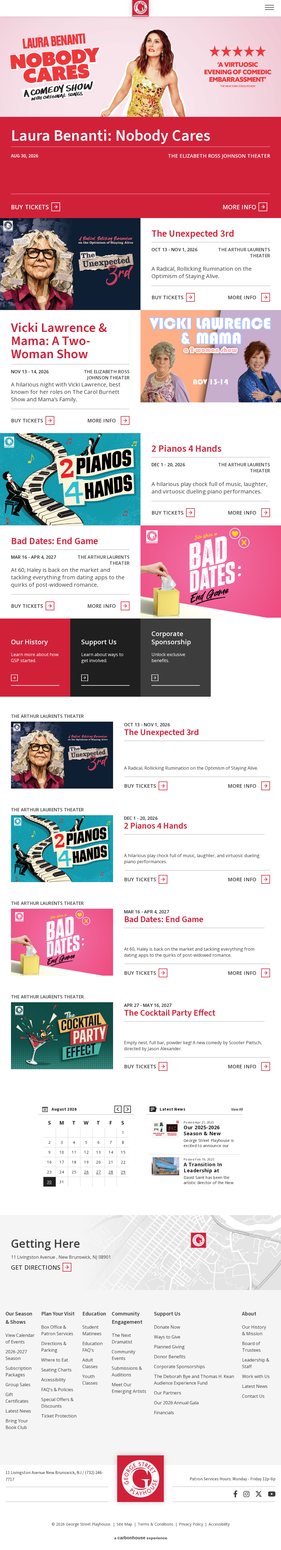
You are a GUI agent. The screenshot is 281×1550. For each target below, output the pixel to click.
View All (237, 1109)
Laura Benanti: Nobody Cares (110, 137)
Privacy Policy (191, 1524)
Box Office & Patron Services (57, 1330)
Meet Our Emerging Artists (129, 1388)
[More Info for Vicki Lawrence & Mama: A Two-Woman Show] (210, 356)
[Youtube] (272, 1493)
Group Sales (17, 1385)
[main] (140, 615)
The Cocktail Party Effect (169, 1013)
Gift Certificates (17, 1397)
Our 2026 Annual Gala (176, 1403)
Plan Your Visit (58, 1314)
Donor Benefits (170, 1357)
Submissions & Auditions (127, 1371)
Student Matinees (92, 1330)
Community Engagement (127, 1318)
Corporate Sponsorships (179, 1366)
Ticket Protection (59, 1416)
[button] (118, 1109)
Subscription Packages (18, 1371)
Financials (164, 1413)
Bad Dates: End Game (54, 541)
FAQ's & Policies (57, 1390)
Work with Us (256, 1376)
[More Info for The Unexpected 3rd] (70, 264)
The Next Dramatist (122, 1338)
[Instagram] (246, 1493)
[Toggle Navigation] (269, 7)
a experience (140, 1537)
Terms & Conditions (155, 1524)
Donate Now (167, 1327)
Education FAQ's (92, 1346)
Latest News (18, 1411)
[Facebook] (235, 1493)
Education (94, 1314)
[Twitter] (258, 1493)
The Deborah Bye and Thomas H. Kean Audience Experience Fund (194, 1379)
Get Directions (35, 1267)
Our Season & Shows (18, 1318)
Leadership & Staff (255, 1363)
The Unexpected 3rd (192, 234)
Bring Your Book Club (16, 1424)
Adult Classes (90, 1363)
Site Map (124, 1524)
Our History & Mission (254, 1330)
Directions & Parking (53, 1346)
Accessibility (53, 1380)
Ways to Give (167, 1337)
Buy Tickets (30, 207)
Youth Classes (90, 1379)
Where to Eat (54, 1360)
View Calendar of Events (20, 1338)
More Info (239, 207)
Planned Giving (169, 1347)
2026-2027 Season (16, 1355)
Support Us (167, 1314)
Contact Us (253, 1396)
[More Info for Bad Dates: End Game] (210, 572)
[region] (86, 1148)
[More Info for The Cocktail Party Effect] (62, 1035)
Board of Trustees (251, 1346)
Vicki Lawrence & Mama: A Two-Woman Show (59, 341)
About (249, 1314)
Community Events (123, 1355)
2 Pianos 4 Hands (186, 449)
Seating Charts (56, 1370)
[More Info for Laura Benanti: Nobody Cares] (140, 66)
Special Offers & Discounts (57, 1402)
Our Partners (167, 1393)
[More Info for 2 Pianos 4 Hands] (70, 479)
